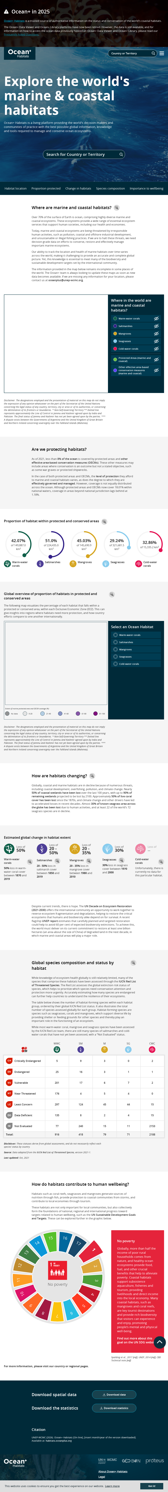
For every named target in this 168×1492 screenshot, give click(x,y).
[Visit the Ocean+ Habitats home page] (19, 53)
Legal (101, 1477)
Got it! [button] (151, 1486)
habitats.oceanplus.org (59, 1440)
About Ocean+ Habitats (112, 1471)
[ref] (135, 1357)
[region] (56, 344)
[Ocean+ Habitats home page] (15, 1465)
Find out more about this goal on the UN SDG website (137, 1340)
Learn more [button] (112, 1486)
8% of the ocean (67, 459)
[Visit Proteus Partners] (155, 1463)
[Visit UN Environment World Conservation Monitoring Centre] (107, 1463)
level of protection (107, 476)
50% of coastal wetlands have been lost (56, 793)
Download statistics (116, 1408)
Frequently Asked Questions (21, 34)
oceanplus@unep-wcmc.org (65, 280)
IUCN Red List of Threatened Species (55, 1152)
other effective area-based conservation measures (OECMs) (80, 460)
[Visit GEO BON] (131, 1463)
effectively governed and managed (53, 483)
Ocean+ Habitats (14, 21)
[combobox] (132, 53)
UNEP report (50, 921)
